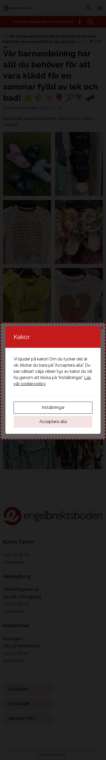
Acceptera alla (53, 421)
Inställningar (53, 407)
